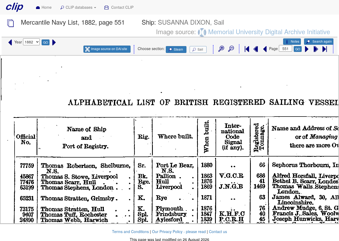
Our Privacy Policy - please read (179, 231)
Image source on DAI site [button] (109, 48)
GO (45, 42)
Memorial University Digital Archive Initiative (269, 31)
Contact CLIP (121, 7)
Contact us (218, 231)
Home (47, 7)
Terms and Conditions (130, 231)
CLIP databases (79, 7)
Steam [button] (178, 49)
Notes (295, 41)
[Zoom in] (221, 49)
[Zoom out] (231, 49)
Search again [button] (322, 41)
